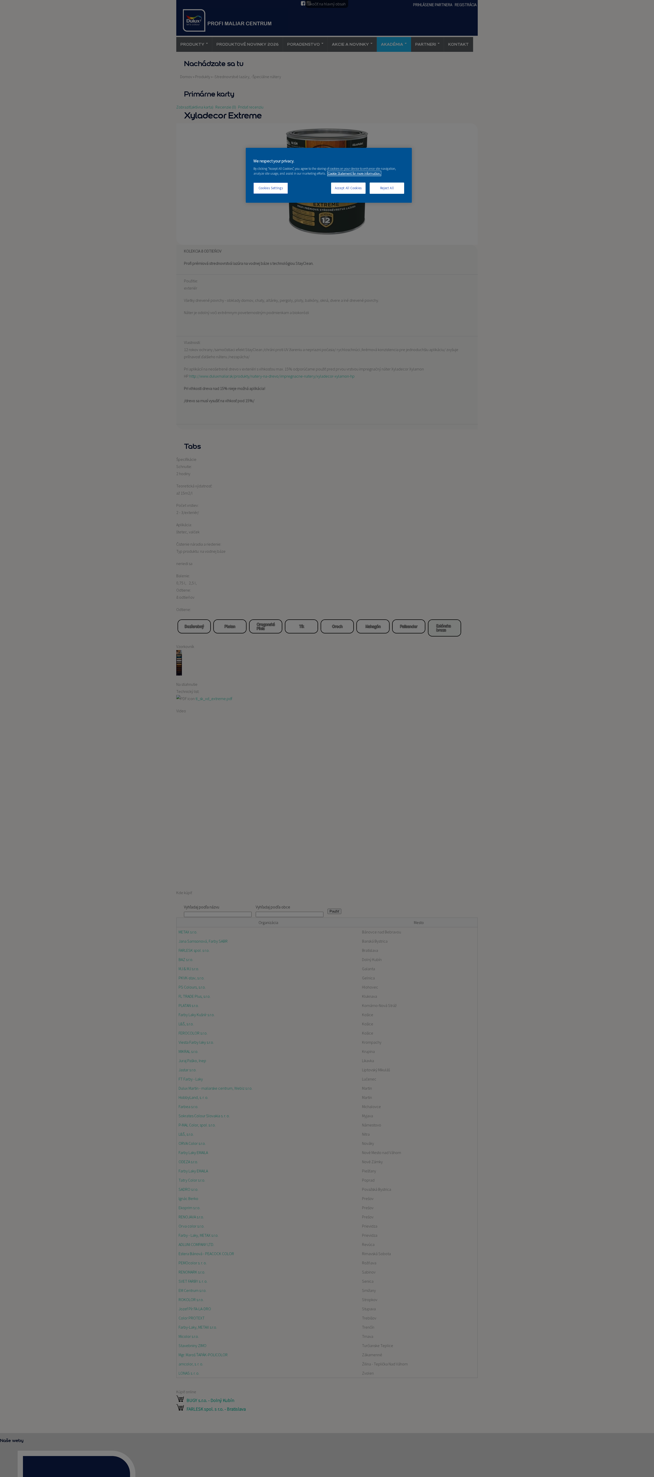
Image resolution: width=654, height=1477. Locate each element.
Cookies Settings (271, 188)
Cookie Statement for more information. (354, 173)
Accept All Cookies (348, 188)
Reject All (387, 188)
